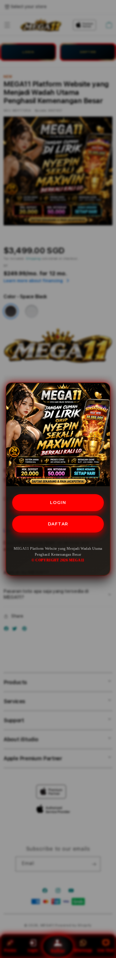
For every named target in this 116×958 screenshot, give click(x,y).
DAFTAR (58, 524)
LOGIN (58, 502)
